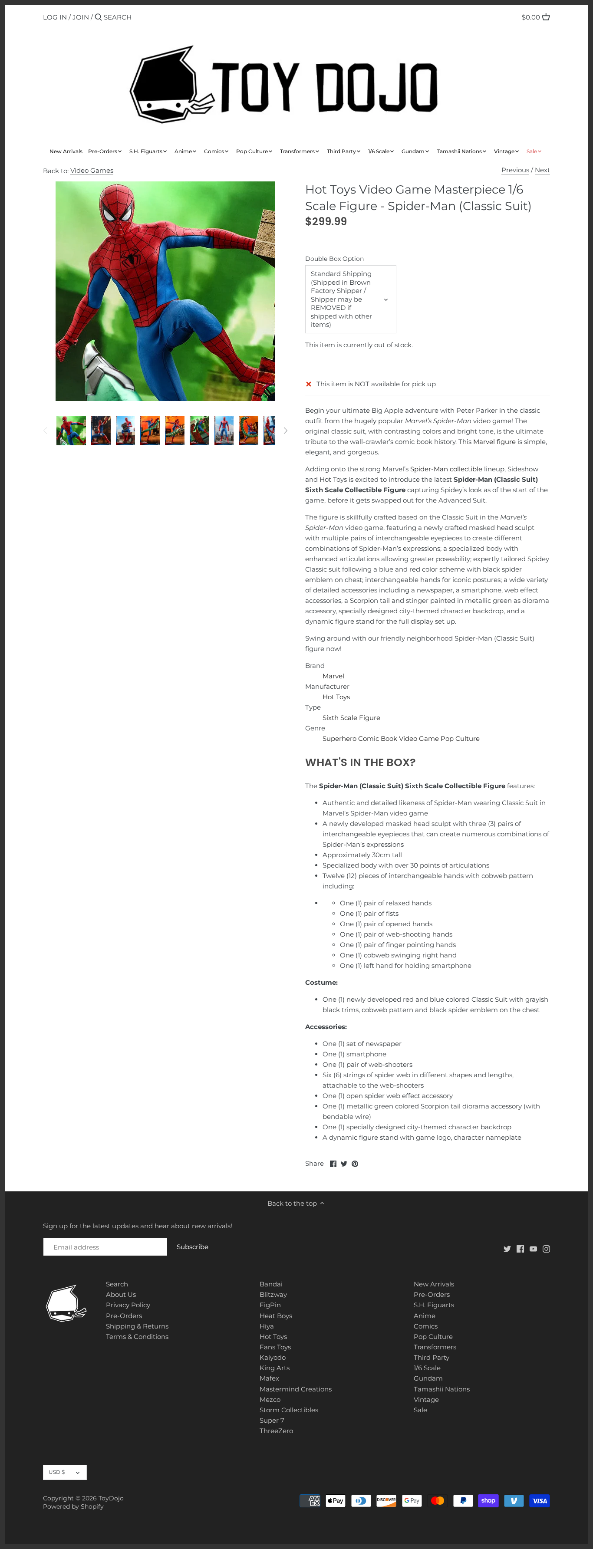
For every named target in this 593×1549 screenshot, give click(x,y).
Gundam (428, 1378)
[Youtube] (533, 1248)
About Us (121, 1294)
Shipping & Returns (137, 1326)
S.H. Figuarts (434, 1305)
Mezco (270, 1399)
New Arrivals (434, 1284)
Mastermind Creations (296, 1389)
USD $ (57, 1472)
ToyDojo (111, 1498)
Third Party (431, 1357)
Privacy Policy (128, 1305)
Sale (420, 1410)
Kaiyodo (273, 1357)
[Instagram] (546, 1248)
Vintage (426, 1399)
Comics (426, 1326)
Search (117, 1284)
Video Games (91, 170)
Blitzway (273, 1294)
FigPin (270, 1305)
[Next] (285, 430)
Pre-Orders (124, 1316)
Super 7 (272, 1420)
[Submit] (98, 17)
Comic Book (377, 738)
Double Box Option (334, 258)
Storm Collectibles (289, 1410)
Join (80, 17)
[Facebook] (520, 1248)
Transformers (435, 1347)
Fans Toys (275, 1347)
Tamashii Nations (442, 1389)
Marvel (333, 676)
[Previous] (45, 430)
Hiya (267, 1326)
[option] (71, 430)
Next (542, 170)
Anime (424, 1316)
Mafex (269, 1378)
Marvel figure (494, 441)
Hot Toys (336, 697)
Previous (515, 170)
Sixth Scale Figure (351, 718)
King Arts (275, 1368)
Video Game (419, 738)
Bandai (271, 1284)
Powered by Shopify (73, 1506)
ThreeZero (276, 1431)
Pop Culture (460, 738)
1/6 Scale (427, 1368)
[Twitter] (507, 1248)
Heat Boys (276, 1316)
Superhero (339, 738)
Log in (55, 17)
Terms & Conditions (137, 1336)
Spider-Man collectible (446, 469)
